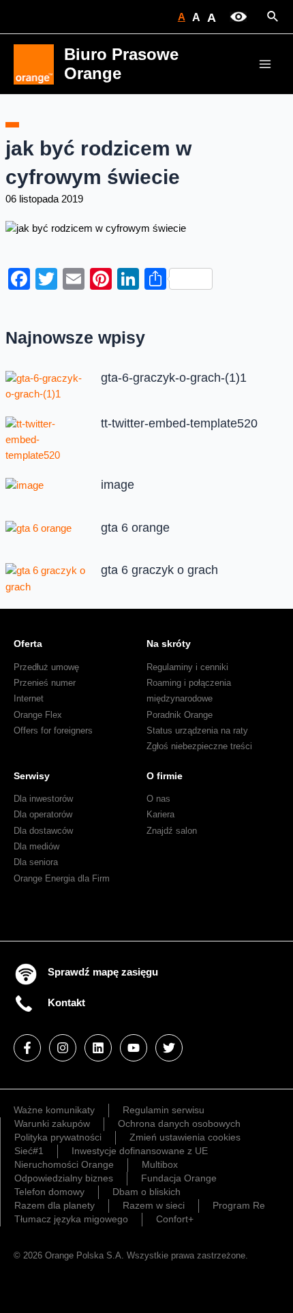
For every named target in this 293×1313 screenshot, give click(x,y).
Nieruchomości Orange (64, 1164)
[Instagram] (62, 1047)
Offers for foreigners (53, 730)
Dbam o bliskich (146, 1191)
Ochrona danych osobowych (179, 1123)
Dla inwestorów (43, 799)
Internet (29, 698)
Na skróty (168, 643)
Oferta (28, 643)
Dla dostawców (43, 831)
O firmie (164, 775)
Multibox (160, 1164)
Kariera (160, 814)
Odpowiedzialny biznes (63, 1178)
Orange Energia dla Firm (62, 878)
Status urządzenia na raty (197, 730)
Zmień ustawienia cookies (185, 1137)
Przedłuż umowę (46, 667)
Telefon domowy (49, 1191)
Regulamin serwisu (163, 1109)
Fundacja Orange (179, 1178)
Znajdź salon (171, 831)
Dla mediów (36, 846)
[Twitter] (169, 1047)
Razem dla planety (54, 1205)
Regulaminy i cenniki (187, 667)
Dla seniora (36, 862)
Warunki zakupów (52, 1123)
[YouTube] (133, 1047)
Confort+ (175, 1218)
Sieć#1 (29, 1150)
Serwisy (32, 775)
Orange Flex (38, 715)
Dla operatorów (43, 814)
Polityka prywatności (58, 1137)
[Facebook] (27, 1047)
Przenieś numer (45, 683)
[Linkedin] (98, 1047)
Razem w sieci (154, 1205)
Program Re (239, 1205)
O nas (158, 799)
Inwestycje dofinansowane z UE (140, 1150)
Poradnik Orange (179, 715)
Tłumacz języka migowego (71, 1218)
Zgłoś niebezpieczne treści (199, 746)
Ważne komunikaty (54, 1109)
